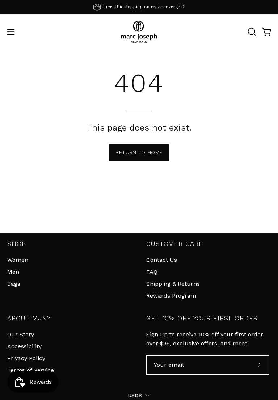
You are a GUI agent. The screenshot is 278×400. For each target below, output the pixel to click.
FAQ (151, 271)
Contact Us (161, 259)
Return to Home (138, 152)
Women (17, 259)
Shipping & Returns (173, 283)
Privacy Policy (26, 358)
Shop (16, 243)
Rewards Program (171, 295)
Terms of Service (30, 370)
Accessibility (24, 346)
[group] (139, 7)
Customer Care (174, 243)
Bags (13, 283)
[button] (251, 32)
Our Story (20, 334)
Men (13, 271)
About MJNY (29, 318)
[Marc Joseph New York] (139, 31)
